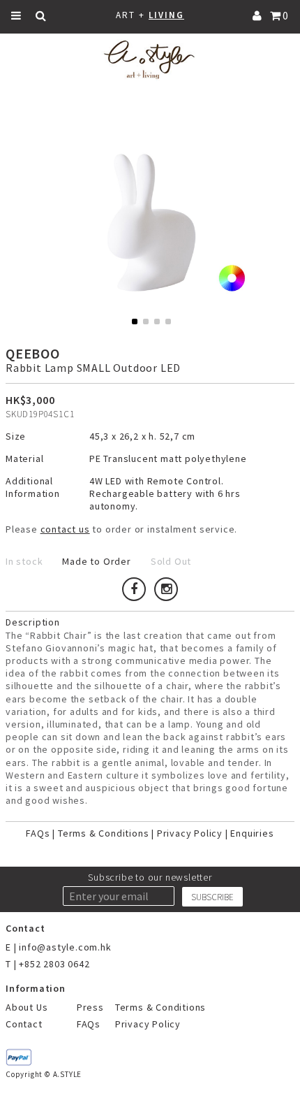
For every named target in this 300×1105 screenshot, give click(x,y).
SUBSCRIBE (212, 897)
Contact (24, 1024)
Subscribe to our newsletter (150, 877)
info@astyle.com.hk (65, 947)
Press (90, 1007)
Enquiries (251, 833)
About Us (26, 1007)
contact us (65, 529)
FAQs (38, 833)
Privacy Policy (190, 833)
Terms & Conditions (103, 833)
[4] (168, 321)
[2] (146, 321)
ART (125, 15)
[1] (134, 321)
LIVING (166, 15)
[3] (157, 321)
